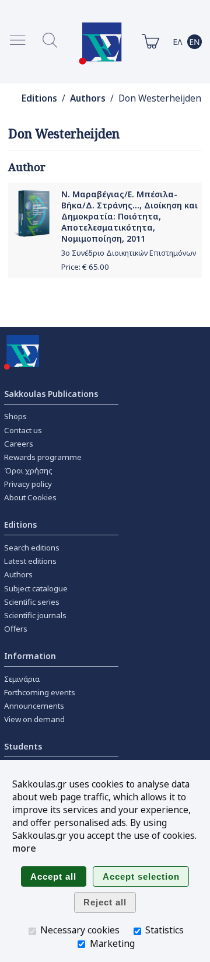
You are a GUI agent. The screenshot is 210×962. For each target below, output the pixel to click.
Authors (88, 98)
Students (23, 746)
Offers (15, 628)
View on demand (34, 719)
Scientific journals (35, 615)
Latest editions (30, 561)
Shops (15, 416)
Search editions (32, 547)
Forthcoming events (39, 692)
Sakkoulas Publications (51, 393)
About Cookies (30, 497)
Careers (18, 443)
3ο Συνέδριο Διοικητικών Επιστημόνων (128, 253)
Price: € (85, 267)
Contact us (23, 430)
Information (30, 655)
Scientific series (32, 602)
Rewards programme (43, 457)
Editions (39, 98)
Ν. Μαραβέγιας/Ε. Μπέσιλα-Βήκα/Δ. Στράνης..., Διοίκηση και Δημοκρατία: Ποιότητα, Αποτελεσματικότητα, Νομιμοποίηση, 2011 (129, 216)
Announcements (34, 705)
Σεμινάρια (22, 679)
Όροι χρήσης (28, 470)
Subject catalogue (36, 588)
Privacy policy (28, 484)
